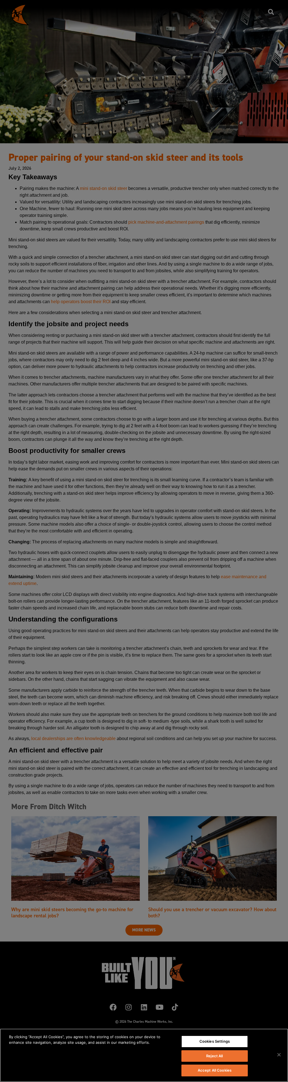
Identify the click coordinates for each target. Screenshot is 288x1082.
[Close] (279, 1055)
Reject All (214, 1056)
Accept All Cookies (214, 1070)
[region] (144, 1055)
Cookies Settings (214, 1041)
